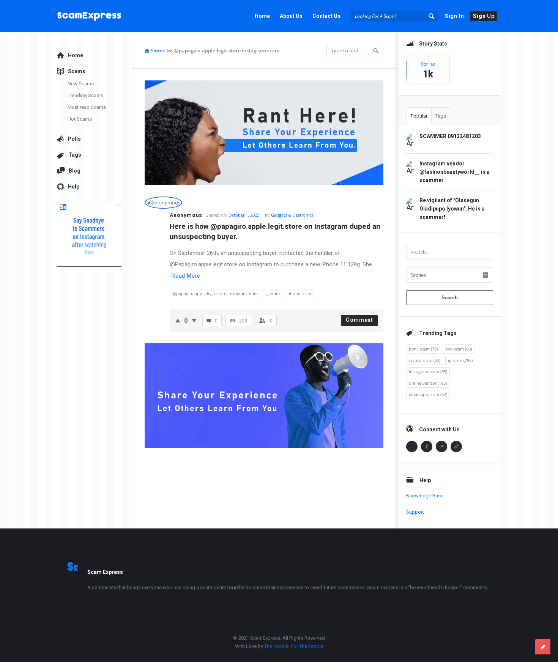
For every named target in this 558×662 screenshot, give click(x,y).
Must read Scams (87, 107)
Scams (76, 71)
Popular (419, 116)
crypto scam (424, 360)
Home (262, 16)
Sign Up (484, 16)
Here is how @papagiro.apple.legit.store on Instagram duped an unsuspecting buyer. (276, 231)
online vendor (428, 383)
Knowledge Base (424, 495)
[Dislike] (194, 320)
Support (415, 512)
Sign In (454, 16)
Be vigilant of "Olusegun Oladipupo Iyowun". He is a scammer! (452, 208)
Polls (74, 139)
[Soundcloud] (441, 446)
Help (73, 187)
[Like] (177, 320)
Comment (359, 320)
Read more (186, 276)
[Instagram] (412, 446)
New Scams (81, 83)
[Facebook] (426, 446)
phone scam (299, 293)
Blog (74, 171)
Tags (440, 116)
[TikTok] (456, 446)
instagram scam (428, 371)
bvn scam (458, 349)
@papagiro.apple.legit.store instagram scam (215, 293)
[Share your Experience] (542, 646)
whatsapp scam (428, 394)
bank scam (423, 349)
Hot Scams (80, 119)
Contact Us (326, 16)
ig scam (272, 293)
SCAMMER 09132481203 (450, 136)
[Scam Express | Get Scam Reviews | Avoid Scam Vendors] (95, 16)
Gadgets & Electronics (292, 215)
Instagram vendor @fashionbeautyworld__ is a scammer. (454, 171)
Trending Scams (85, 95)
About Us (291, 16)
